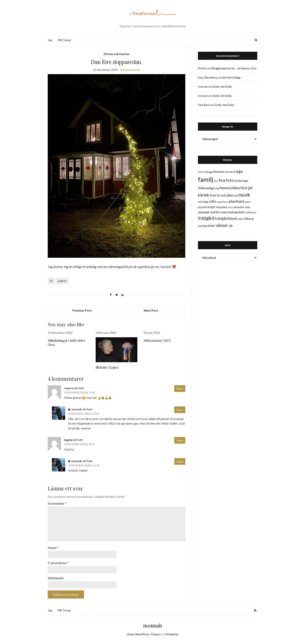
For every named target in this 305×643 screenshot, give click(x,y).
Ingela (68, 440)
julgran (62, 280)
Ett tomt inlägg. (231, 77)
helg (216, 188)
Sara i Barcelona (207, 77)
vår (230, 225)
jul (51, 280)
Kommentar (57, 503)
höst (244, 188)
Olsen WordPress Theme (143, 634)
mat (235, 195)
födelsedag (206, 188)
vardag (202, 225)
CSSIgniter (171, 634)
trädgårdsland (226, 218)
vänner (222, 225)
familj (205, 179)
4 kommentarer (130, 69)
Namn (53, 548)
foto (230, 180)
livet (213, 195)
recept (210, 207)
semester (238, 207)
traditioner (250, 212)
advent (202, 172)
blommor (219, 171)
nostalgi (203, 201)
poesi (248, 201)
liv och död (224, 195)
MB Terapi (64, 40)
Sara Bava (204, 105)
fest (216, 180)
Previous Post (82, 310)
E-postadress (58, 563)
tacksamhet (236, 212)
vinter (211, 225)
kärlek (203, 195)
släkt (247, 207)
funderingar (241, 180)
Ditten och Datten (116, 54)
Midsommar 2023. (157, 340)
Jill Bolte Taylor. (107, 367)
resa (230, 207)
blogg (209, 171)
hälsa (236, 188)
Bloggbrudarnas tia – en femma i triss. (234, 68)
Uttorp (248, 218)
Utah (240, 218)
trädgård (206, 218)
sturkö (214, 212)
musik (244, 195)
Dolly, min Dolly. (222, 86)
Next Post (151, 310)
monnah (152, 625)
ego (239, 171)
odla (212, 201)
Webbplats (56, 578)
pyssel (202, 207)
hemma (225, 188)
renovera (221, 207)
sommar (204, 212)
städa (223, 212)
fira (222, 180)
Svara (179, 388)
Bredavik (230, 171)
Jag (50, 40)
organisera (222, 201)
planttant (236, 201)
